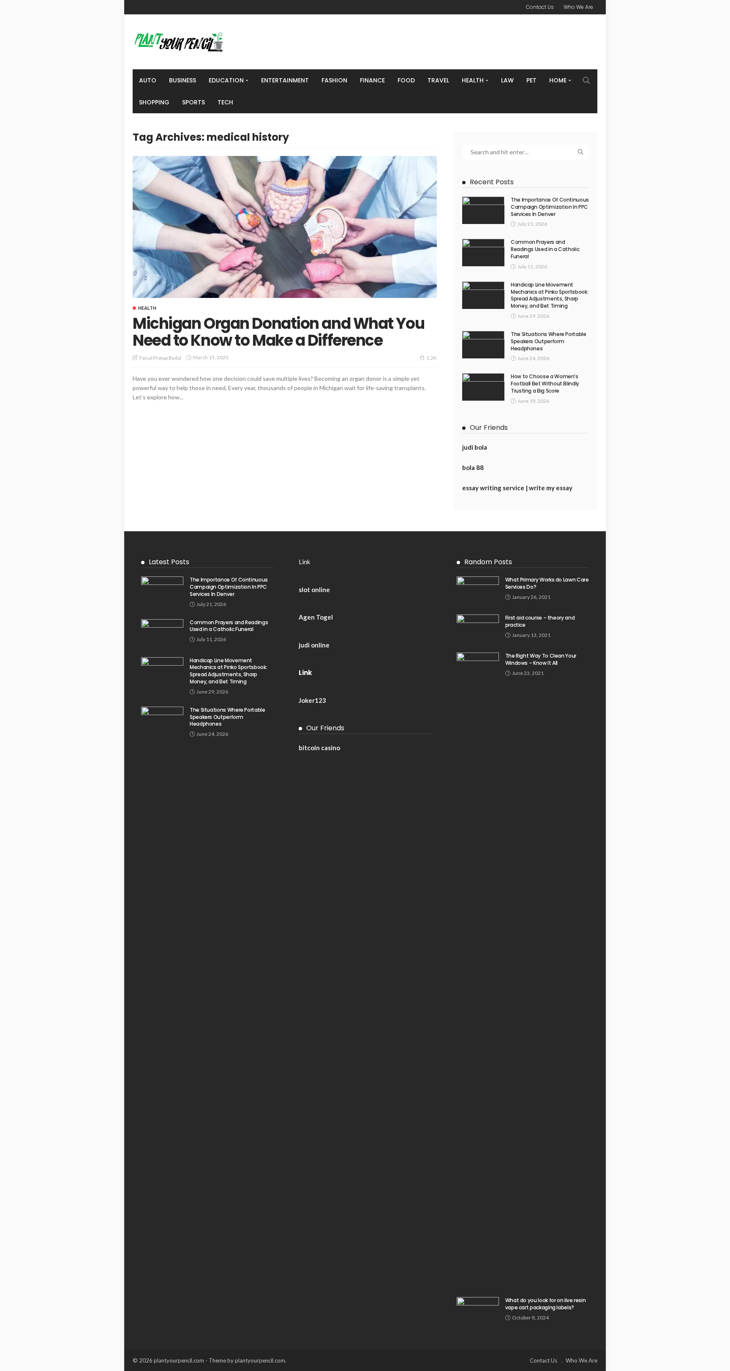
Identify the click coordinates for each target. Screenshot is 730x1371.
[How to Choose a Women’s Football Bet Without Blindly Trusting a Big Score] (483, 387)
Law (507, 80)
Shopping (154, 102)
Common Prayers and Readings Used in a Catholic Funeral (545, 249)
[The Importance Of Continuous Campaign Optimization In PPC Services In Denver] (483, 210)
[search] (586, 80)
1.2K (431, 358)
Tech (225, 102)
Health (473, 80)
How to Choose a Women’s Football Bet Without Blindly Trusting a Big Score (545, 383)
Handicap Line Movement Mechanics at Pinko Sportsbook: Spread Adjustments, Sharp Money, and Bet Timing (549, 295)
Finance (372, 80)
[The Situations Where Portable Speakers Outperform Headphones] (483, 344)
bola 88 (473, 467)
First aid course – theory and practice (540, 621)
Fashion (334, 80)
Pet (531, 80)
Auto (147, 80)
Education (226, 80)
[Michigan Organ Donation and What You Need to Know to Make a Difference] (285, 227)
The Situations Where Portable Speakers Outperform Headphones (548, 341)
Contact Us (540, 7)
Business (182, 80)
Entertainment (285, 80)
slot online (314, 589)
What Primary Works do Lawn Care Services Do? (547, 583)
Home (558, 80)
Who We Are (578, 7)
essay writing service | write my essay (517, 488)
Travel (438, 80)
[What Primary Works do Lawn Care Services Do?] (478, 590)
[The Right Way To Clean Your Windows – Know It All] (478, 969)
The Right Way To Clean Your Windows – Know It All (540, 659)
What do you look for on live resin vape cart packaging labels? (545, 1304)
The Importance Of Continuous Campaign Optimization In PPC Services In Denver (550, 207)
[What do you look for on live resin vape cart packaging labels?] (478, 1311)
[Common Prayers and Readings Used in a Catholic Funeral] (483, 252)
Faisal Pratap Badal (160, 358)
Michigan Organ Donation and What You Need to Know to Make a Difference (278, 332)
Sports (193, 102)
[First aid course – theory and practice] (478, 628)
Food (406, 80)
